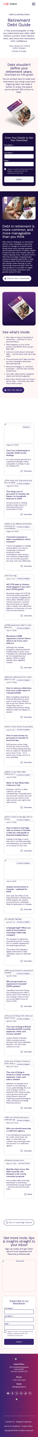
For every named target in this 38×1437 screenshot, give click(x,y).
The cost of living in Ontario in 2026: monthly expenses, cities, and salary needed (18, 1076)
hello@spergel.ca (19, 1387)
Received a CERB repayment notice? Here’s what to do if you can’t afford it (18, 639)
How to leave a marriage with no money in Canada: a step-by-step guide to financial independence (18, 831)
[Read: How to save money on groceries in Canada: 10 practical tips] (18, 726)
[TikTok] (25, 1393)
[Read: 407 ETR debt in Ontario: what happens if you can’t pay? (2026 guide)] (10, 575)
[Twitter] (17, 1393)
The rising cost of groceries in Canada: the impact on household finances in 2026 (17, 495)
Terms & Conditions (12, 1426)
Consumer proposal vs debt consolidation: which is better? (18, 539)
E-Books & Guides (19, 51)
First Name (9, 145)
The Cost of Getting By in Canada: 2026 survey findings (18, 453)
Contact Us (10, 1422)
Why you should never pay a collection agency (18, 1129)
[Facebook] (12, 1393)
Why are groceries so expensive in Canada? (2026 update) (16, 984)
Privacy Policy (27, 1426)
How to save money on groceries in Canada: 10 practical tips (17, 738)
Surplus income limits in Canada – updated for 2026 (17, 889)
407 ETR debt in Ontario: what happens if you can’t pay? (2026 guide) (18, 586)
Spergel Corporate (23, 1422)
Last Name (9, 153)
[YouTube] (8, 1393)
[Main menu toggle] (34, 4)
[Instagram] (21, 1393)
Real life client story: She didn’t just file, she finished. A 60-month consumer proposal (17, 1173)
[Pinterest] (30, 1393)
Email (6, 160)
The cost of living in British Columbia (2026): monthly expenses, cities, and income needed (18, 1030)
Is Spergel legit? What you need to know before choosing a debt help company (18, 931)
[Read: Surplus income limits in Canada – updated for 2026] (19, 869)
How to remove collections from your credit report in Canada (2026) (18, 690)
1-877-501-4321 (19, 1380)
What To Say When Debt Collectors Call (17, 784)
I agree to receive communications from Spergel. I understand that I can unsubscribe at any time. (20, 171)
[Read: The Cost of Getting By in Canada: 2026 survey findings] (19, 433)
